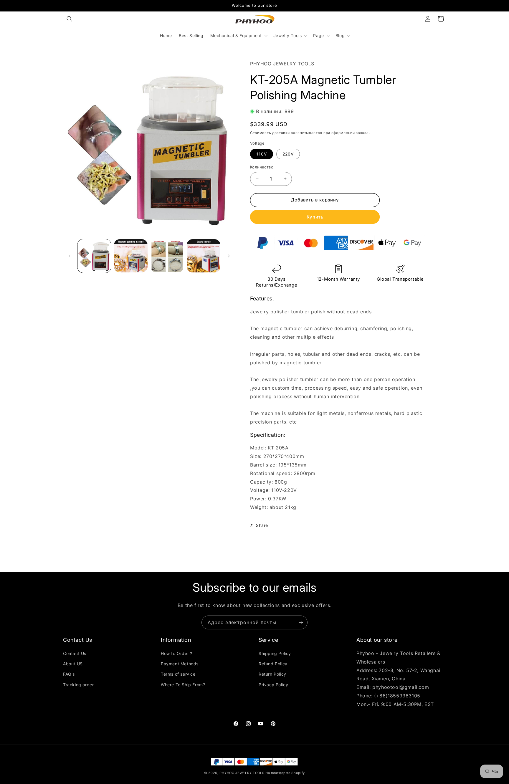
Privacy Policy (273, 684)
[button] (69, 18)
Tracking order (78, 684)
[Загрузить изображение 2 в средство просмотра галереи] (131, 256)
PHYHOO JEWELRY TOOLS (241, 773)
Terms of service (178, 674)
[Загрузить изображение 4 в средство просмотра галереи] (203, 256)
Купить (315, 217)
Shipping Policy (275, 653)
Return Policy (272, 674)
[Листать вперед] (228, 255)
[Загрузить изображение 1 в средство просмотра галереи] (94, 256)
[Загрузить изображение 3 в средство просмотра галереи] (167, 256)
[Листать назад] (69, 255)
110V (261, 153)
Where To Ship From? (183, 684)
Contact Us (74, 653)
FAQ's (69, 674)
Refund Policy (273, 663)
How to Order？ (177, 653)
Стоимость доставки (270, 132)
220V (288, 153)
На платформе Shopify (285, 773)
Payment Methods (180, 663)
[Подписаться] (300, 622)
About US (73, 663)
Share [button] (262, 525)
